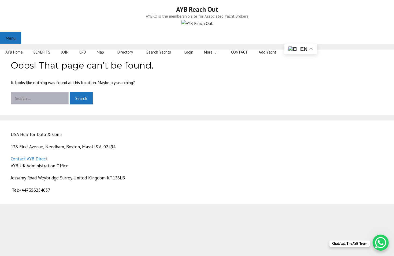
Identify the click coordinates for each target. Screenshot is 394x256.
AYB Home (14, 52)
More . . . (211, 52)
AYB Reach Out (197, 9)
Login (188, 52)
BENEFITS (42, 52)
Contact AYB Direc (28, 159)
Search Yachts (158, 52)
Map (100, 52)
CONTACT (239, 52)
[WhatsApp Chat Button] (381, 243)
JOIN (65, 52)
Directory (125, 52)
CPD (82, 52)
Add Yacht (267, 52)
